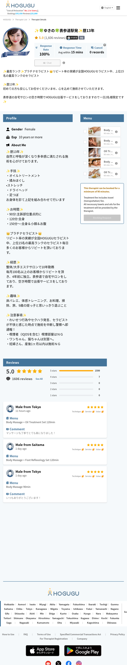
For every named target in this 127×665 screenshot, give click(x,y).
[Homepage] (20, 6)
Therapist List (21, 19)
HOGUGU (7, 19)
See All (39, 378)
